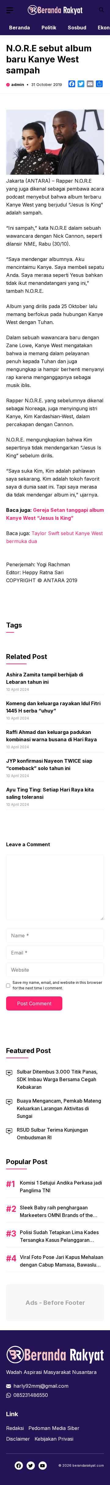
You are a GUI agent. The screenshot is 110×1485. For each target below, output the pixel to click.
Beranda (19, 27)
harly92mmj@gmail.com (40, 1386)
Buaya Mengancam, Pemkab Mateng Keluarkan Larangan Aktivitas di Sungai (59, 1108)
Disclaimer (18, 1439)
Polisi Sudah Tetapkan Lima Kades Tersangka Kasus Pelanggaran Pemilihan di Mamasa (59, 1240)
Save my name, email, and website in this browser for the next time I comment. (57, 985)
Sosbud (77, 27)
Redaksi (15, 1428)
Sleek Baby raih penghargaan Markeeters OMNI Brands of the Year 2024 (56, 1215)
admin (17, 84)
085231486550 (30, 1395)
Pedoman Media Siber (53, 1428)
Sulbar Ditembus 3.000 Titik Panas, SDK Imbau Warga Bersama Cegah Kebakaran (57, 1079)
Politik (49, 27)
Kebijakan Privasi (54, 1439)
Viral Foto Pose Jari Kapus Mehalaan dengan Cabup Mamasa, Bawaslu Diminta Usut (61, 1264)
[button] (101, 10)
